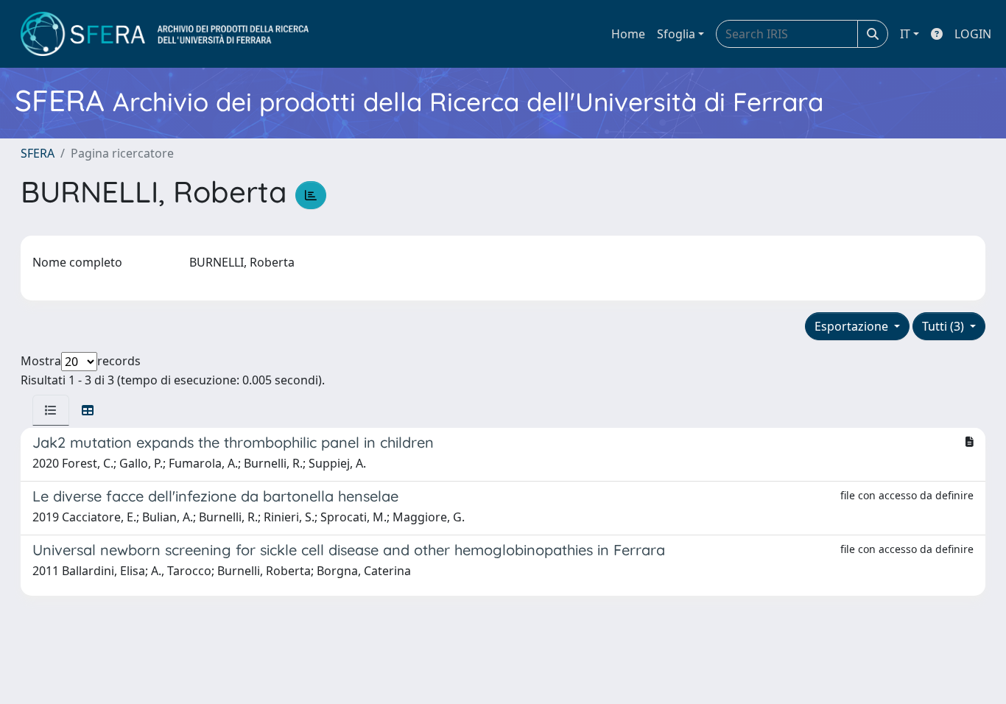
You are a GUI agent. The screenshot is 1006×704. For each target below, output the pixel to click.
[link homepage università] (164, 34)
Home (628, 34)
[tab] (50, 410)
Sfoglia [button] (676, 34)
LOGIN (972, 34)
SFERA (37, 153)
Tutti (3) (944, 326)
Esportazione (853, 326)
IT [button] (905, 34)
